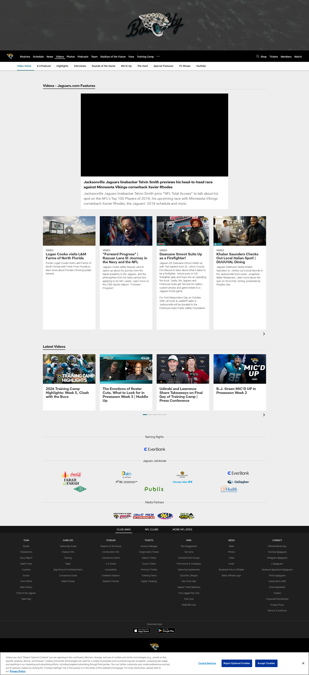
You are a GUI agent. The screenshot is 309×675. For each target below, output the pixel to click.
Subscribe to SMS (277, 581)
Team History (26, 587)
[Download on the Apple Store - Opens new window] (141, 631)
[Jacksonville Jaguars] (154, 647)
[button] (145, 414)
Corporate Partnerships (277, 599)
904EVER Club (189, 604)
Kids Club (189, 599)
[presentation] (264, 334)
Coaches (26, 569)
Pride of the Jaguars (26, 593)
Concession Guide (68, 575)
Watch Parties (68, 581)
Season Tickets (149, 557)
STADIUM (110, 540)
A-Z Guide (111, 563)
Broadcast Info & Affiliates (231, 569)
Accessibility (111, 569)
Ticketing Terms (149, 575)
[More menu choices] (158, 56)
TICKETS (149, 540)
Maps (68, 563)
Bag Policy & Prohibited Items (68, 569)
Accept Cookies (266, 663)
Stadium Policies (111, 581)
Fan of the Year (189, 581)
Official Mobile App (277, 546)
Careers (277, 593)
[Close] (303, 663)
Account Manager (149, 546)
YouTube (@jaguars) (277, 552)
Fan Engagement (189, 546)
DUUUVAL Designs (189, 575)
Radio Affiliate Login (231, 575)
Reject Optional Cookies (237, 663)
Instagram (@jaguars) (277, 557)
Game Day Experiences (189, 569)
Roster (26, 546)
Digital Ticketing (149, 581)
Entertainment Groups (189, 557)
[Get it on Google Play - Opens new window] (166, 632)
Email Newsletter (277, 587)
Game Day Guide (68, 546)
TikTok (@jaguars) (277, 575)
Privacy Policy (277, 604)
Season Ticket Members (188, 587)
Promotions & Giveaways (189, 563)
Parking (68, 557)
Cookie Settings (207, 663)
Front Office (26, 581)
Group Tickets (149, 563)
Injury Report (26, 557)
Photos (231, 552)
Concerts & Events (111, 557)
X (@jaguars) (277, 563)
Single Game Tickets (149, 552)
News (231, 546)
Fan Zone (189, 552)
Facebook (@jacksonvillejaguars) (277, 569)
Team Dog (26, 599)
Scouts (26, 575)
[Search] (257, 56)
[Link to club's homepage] (10, 56)
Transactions (26, 552)
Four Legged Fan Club (188, 593)
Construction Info (110, 552)
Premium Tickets (149, 569)
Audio (231, 563)
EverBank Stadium (111, 575)
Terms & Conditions (277, 610)
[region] (154, 663)
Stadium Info (68, 552)
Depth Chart (26, 563)
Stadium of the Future (110, 546)
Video (231, 557)
